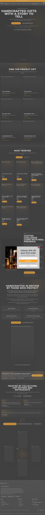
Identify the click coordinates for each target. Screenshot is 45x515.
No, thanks (28, 265)
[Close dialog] (38, 247)
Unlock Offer (28, 261)
